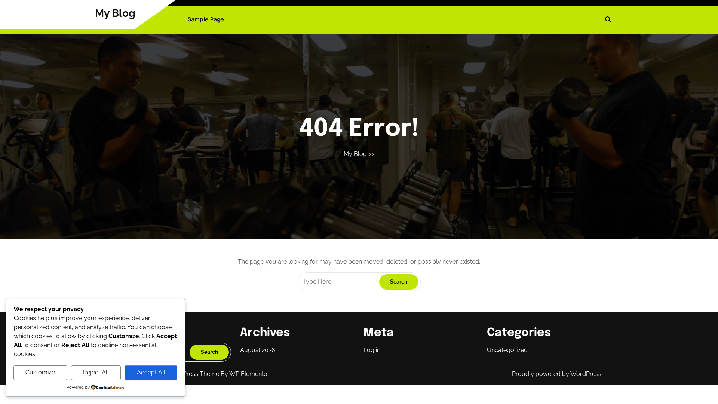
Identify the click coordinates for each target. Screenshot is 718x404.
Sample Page (206, 20)
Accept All (151, 372)
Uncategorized (507, 350)
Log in (371, 350)
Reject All (96, 372)
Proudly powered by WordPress (556, 373)
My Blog (115, 13)
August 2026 (257, 350)
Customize (40, 372)
